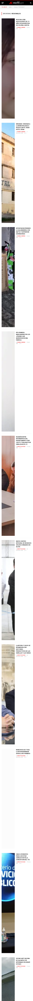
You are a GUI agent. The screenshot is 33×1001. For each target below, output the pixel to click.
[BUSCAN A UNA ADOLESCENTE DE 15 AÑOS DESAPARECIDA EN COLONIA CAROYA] (8, 68)
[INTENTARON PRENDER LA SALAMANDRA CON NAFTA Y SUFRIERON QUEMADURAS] (8, 277)
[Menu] (3, 3)
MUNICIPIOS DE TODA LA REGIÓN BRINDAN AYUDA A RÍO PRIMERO (23, 751)
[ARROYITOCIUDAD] (16, 3)
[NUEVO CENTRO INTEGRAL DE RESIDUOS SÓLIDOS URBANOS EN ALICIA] (8, 590)
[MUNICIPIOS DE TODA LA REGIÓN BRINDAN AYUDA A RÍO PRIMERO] (8, 799)
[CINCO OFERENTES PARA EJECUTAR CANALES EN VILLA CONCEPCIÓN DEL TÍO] (8, 903)
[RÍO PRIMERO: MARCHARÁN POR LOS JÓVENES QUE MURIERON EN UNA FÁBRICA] (8, 381)
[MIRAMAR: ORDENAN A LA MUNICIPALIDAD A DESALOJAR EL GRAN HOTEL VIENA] (8, 173)
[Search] (30, 3)
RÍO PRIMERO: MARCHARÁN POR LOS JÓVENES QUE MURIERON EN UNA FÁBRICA (23, 336)
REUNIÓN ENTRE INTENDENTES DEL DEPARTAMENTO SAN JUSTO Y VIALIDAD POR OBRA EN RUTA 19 (23, 440)
